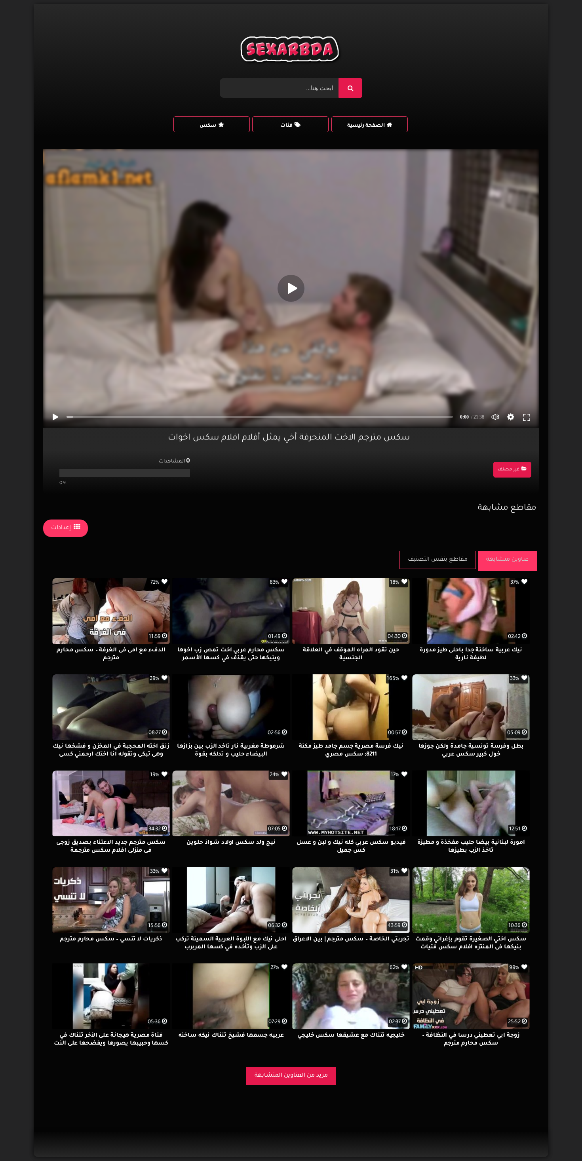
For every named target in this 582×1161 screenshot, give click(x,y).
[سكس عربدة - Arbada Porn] (291, 51)
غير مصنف (508, 469)
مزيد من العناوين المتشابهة (291, 1076)
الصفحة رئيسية (366, 126)
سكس (208, 126)
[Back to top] (557, 1137)
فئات (286, 126)
